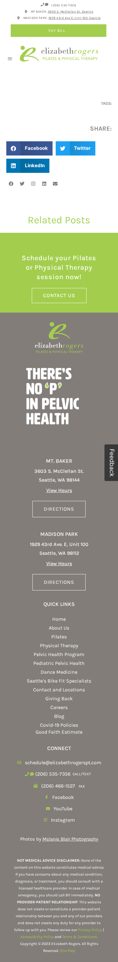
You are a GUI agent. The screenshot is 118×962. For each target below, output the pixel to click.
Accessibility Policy (37, 937)
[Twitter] (22, 184)
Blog (59, 716)
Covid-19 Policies (59, 725)
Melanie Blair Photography (70, 839)
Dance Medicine (59, 672)
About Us (59, 628)
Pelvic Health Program (59, 654)
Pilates (59, 637)
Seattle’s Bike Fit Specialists (59, 681)
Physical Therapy (59, 645)
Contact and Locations (59, 690)
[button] (10, 58)
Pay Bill (56, 30)
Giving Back (59, 698)
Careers (59, 707)
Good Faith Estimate (59, 732)
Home (59, 619)
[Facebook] (11, 184)
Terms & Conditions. (80, 937)
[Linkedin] (44, 184)
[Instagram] (33, 184)
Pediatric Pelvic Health (59, 663)
